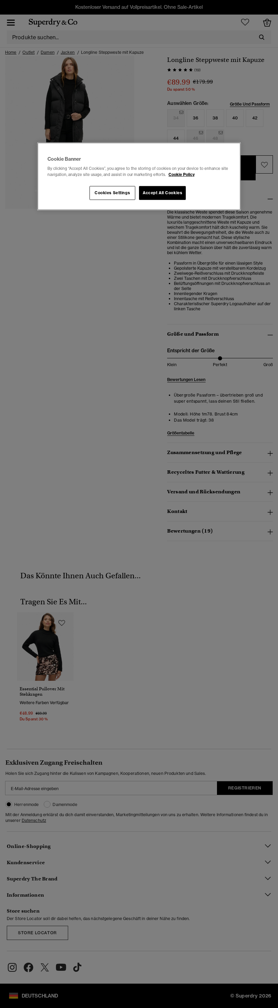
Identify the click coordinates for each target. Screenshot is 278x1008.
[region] (139, 176)
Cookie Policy (181, 174)
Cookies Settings (112, 192)
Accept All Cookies (162, 192)
